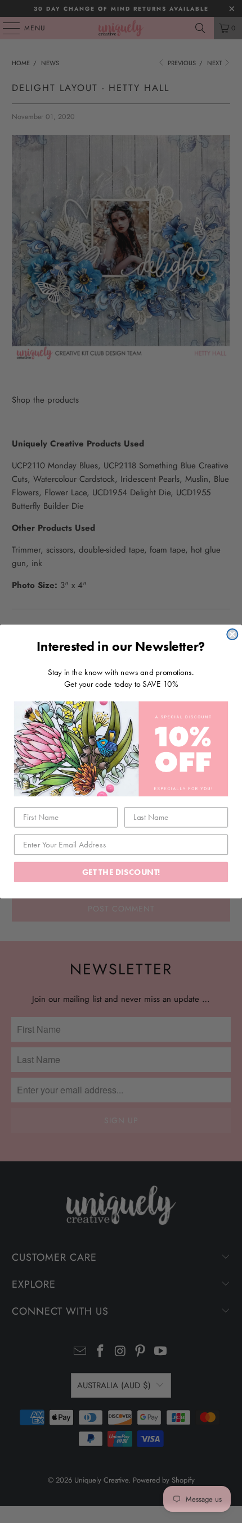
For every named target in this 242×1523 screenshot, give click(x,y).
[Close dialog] (232, 634)
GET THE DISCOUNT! (121, 871)
